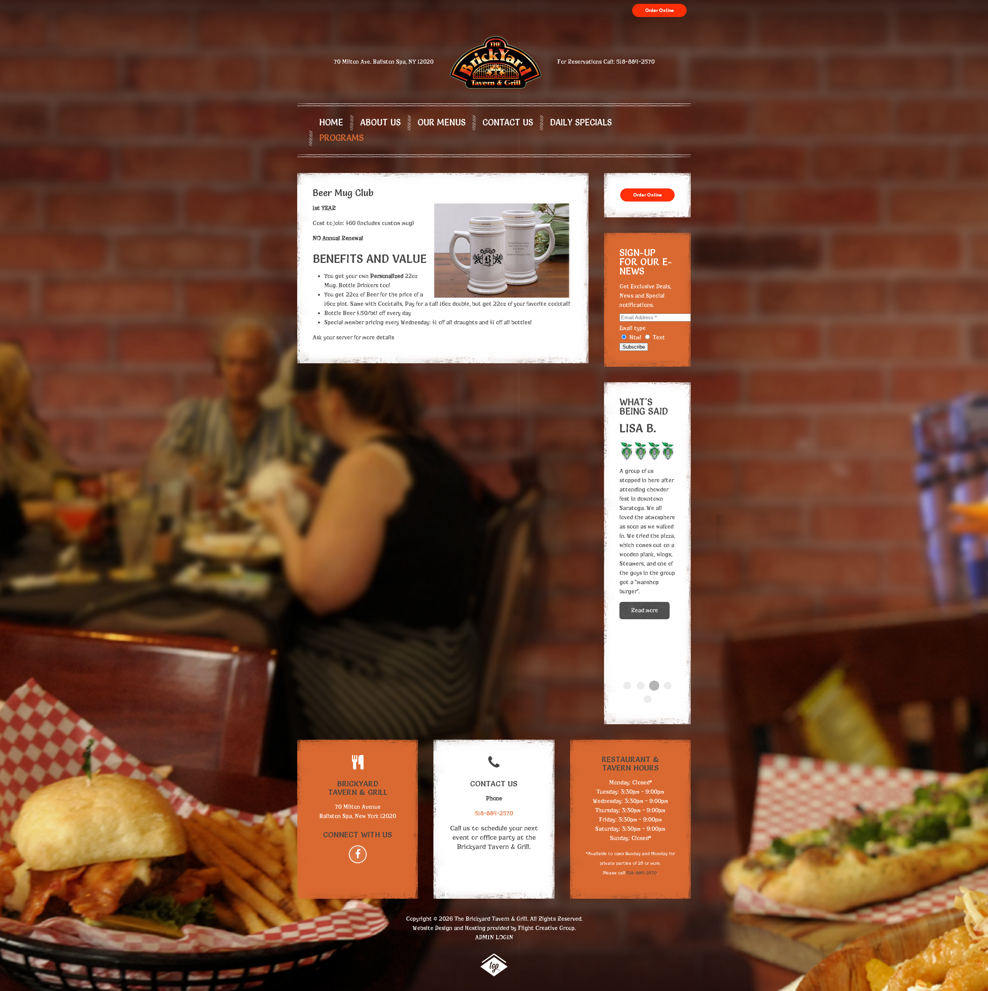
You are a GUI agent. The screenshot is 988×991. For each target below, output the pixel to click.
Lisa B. (654, 685)
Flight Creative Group (546, 928)
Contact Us (507, 122)
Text (658, 337)
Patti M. (668, 685)
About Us (380, 122)
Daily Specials (581, 122)
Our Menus (441, 122)
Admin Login (494, 937)
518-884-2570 (635, 61)
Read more (644, 536)
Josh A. (627, 686)
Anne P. (647, 699)
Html (635, 337)
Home (331, 122)
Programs (341, 138)
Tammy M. (641, 685)
